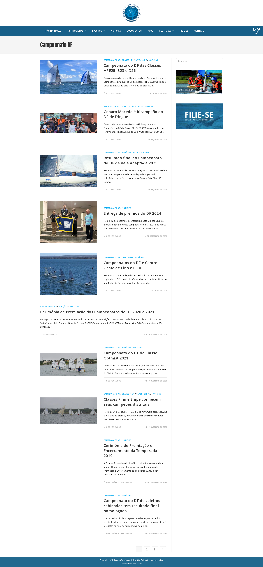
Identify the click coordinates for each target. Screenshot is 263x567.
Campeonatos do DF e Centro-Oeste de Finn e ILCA (131, 265)
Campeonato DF (112, 60)
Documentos (134, 31)
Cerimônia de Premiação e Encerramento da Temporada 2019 (130, 450)
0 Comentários (113, 93)
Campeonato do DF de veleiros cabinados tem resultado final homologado (132, 505)
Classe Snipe (143, 394)
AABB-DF (108, 106)
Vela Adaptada (141, 152)
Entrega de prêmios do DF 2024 (132, 213)
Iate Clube (141, 60)
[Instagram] (256, 32)
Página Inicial (53, 31)
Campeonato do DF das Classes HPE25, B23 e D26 (132, 68)
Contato (199, 31)
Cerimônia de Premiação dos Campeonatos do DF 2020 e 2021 (97, 311)
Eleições (63, 306)
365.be (139, 563)
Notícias (116, 31)
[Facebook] (254, 29)
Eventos (97, 31)
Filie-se (184, 31)
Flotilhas (165, 31)
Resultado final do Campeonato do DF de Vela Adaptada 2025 (133, 160)
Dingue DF (137, 106)
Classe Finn (128, 394)
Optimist (137, 347)
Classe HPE (127, 60)
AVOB (150, 31)
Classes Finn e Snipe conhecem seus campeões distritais (132, 402)
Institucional (75, 31)
